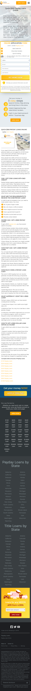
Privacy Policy (17, 87)
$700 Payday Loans (6, 373)
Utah (22, 515)
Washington (8, 518)
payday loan (12, 224)
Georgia (8, 480)
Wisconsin (22, 518)
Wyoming (8, 521)
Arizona (22, 472)
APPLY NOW (15, 615)
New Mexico (22, 502)
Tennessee (22, 513)
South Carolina (8, 513)
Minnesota (8, 494)
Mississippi (22, 494)
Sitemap (23, 645)
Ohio (22, 504)
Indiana (22, 483)
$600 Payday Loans (6, 371)
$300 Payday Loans (6, 366)
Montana (22, 496)
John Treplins (10, 132)
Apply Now (15, 413)
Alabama (8, 472)
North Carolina (8, 504)
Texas (8, 515)
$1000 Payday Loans (7, 381)
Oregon (22, 507)
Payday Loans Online (6, 638)
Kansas (22, 485)
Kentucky (8, 488)
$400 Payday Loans (6, 368)
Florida (22, 477)
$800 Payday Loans (6, 376)
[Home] (5, 3)
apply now (21, 3)
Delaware (8, 477)
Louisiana (22, 488)
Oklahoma (8, 507)
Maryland (8, 491)
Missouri (8, 496)
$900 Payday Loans (6, 378)
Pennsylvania (8, 510)
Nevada (22, 499)
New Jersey (8, 502)
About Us (3, 643)
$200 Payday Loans (6, 363)
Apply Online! (15, 393)
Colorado (22, 475)
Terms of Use (26, 87)
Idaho (22, 480)
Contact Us (10, 643)
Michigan (23, 491)
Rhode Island (22, 510)
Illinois (8, 483)
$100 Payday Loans (6, 361)
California (8, 475)
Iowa (8, 485)
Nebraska (8, 499)
